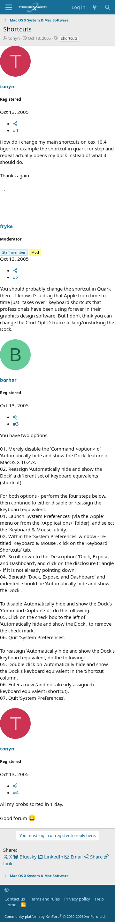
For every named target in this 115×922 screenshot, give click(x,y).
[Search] (107, 7)
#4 (16, 792)
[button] (6, 889)
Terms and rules (45, 899)
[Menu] (8, 7)
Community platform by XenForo (55, 916)
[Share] (15, 123)
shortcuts (69, 38)
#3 (16, 423)
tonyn (14, 38)
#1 (16, 130)
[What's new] (94, 7)
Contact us (14, 899)
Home (10, 905)
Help (99, 899)
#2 (16, 277)
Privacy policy (77, 899)
